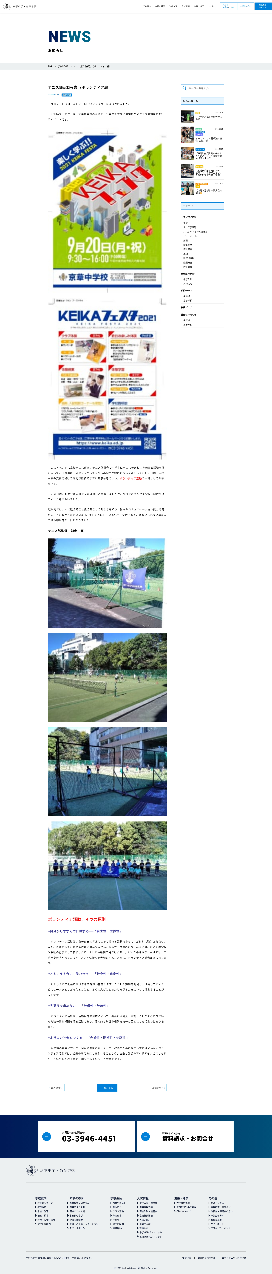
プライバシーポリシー (222, 1228)
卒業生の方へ (245, 6)
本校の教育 (77, 1198)
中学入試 (187, 279)
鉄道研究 (187, 262)
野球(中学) (188, 258)
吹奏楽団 (187, 244)
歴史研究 (187, 249)
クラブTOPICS (188, 217)
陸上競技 (187, 266)
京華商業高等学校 (206, 1258)
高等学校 (187, 300)
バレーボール (190, 236)
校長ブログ (186, 307)
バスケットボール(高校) (195, 231)
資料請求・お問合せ (263, 6)
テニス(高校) (189, 227)
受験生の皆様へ (188, 273)
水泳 (185, 253)
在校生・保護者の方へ (228, 6)
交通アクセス (217, 1202)
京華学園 (186, 1258)
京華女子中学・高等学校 (234, 1258)
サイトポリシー (218, 1223)
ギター (186, 222)
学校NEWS (186, 290)
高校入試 (187, 283)
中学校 (186, 296)
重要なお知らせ (188, 314)
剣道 (185, 240)
